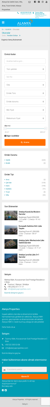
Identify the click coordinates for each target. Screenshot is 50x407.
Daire (7, 186)
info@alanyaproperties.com (19, 289)
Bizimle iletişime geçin (13, 293)
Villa (7, 195)
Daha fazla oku (8, 327)
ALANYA (8, 29)
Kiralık (8, 163)
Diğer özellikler (12, 136)
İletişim (25, 404)
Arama (26, 142)
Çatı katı (9, 183)
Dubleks (9, 189)
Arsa (7, 180)
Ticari (8, 192)
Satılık (8, 160)
